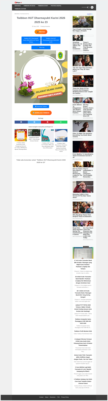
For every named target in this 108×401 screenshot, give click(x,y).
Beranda (18, 5)
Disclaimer (52, 397)
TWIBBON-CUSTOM (20, 8)
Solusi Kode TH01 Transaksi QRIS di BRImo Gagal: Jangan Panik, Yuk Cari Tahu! (83, 357)
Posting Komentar (45, 26)
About (46, 397)
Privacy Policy (65, 397)
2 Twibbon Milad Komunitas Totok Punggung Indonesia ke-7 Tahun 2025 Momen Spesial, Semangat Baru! (21, 146)
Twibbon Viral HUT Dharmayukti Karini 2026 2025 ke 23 (51, 40)
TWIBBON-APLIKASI (29, 5)
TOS (58, 397)
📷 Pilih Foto (41, 31)
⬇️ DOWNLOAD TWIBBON (41, 113)
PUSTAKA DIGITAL (56, 5)
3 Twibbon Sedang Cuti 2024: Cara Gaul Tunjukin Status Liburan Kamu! (83, 381)
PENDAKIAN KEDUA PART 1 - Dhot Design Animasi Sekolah (34, 139)
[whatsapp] (60, 122)
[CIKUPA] (19, 2)
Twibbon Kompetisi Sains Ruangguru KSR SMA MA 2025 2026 (83, 321)
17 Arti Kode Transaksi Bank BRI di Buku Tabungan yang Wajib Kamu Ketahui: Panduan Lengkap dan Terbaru (83, 264)
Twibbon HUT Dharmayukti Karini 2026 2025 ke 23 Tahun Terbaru (31, 40)
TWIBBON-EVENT (43, 5)
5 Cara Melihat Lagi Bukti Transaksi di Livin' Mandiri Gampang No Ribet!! (83, 369)
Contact (41, 397)
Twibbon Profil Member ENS (83, 331)
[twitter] (34, 122)
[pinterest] (47, 122)
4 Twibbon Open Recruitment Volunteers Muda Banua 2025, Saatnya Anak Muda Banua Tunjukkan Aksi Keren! (61, 147)
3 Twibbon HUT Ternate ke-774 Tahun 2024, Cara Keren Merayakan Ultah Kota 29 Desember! (48, 145)
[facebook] (21, 122)
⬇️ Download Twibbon (41, 106)
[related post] (21, 135)
